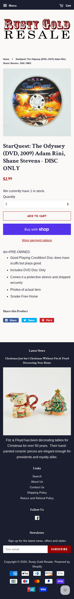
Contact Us (37, 487)
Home (6, 59)
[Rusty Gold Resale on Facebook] (37, 518)
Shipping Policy (37, 492)
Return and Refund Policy (37, 498)
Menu (12, 5)
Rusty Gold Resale (41, 561)
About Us (37, 481)
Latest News (37, 351)
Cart (68, 5)
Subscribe (59, 549)
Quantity (9, 196)
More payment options (37, 240)
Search (37, 476)
